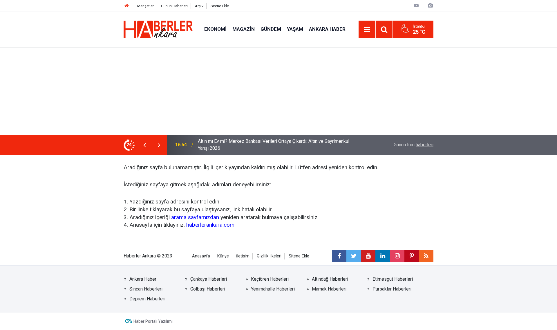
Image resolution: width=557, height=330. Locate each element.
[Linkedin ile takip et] (382, 256)
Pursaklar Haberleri (391, 289)
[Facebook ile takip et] (339, 256)
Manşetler (145, 6)
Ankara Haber (327, 29)
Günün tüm (413, 144)
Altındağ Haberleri (330, 279)
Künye (223, 256)
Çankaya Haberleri (208, 279)
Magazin (243, 29)
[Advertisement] (278, 91)
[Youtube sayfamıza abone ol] (368, 256)
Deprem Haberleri (147, 299)
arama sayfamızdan (195, 217)
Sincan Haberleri (145, 289)
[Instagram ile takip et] (397, 256)
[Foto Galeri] (430, 5)
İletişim (242, 256)
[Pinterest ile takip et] (411, 256)
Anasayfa (201, 256)
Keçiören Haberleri (270, 279)
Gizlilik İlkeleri (269, 256)
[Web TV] (416, 5)
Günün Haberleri (174, 6)
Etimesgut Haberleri (392, 279)
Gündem (271, 29)
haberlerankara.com (210, 224)
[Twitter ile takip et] (353, 256)
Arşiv (199, 6)
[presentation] (144, 144)
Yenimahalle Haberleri (273, 289)
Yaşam (295, 29)
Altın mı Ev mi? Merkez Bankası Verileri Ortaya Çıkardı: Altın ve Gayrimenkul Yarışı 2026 (273, 144)
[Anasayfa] (127, 6)
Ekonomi (215, 29)
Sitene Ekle (220, 6)
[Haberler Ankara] (158, 29)
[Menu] (367, 29)
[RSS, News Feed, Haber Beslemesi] (426, 256)
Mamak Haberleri (329, 289)
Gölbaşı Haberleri (207, 289)
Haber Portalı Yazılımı (153, 321)
